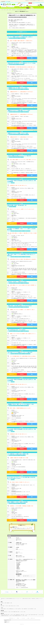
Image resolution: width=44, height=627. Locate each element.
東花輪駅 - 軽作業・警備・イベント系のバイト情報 (19, 611)
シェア (17, 592)
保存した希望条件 (11, 6)
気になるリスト (4, 6)
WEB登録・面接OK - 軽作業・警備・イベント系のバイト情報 (8, 614)
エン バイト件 (8, 1)
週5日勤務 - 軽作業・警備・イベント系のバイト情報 (21, 615)
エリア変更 (17, 4)
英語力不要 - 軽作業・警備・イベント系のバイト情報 (37, 614)
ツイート (27, 592)
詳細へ (32, 82)
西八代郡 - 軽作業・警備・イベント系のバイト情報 (7, 611)
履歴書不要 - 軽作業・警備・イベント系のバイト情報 (8, 615)
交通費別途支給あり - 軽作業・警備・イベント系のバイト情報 (23, 614)
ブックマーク (37, 592)
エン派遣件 (3, 1)
